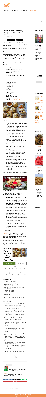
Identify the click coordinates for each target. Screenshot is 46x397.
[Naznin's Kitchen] (7, 5)
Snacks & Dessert (33, 10)
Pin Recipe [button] (21, 263)
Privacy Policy (21, 394)
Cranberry (5, 233)
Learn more (39, 63)
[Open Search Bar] (41, 22)
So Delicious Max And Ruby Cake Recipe (11, 387)
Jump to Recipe (11, 40)
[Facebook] (9, 1)
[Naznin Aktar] (6, 370)
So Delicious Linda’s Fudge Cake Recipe (11, 388)
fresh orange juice (16, 99)
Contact (16, 394)
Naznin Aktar (12, 366)
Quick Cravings (23, 10)
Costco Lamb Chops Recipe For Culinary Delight (39, 150)
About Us (13, 16)
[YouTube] (16, 1)
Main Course (6, 10)
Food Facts (6, 16)
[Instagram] (18, 1)
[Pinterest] (11, 1)
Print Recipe (20, 40)
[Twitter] (13, 1)
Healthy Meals (15, 10)
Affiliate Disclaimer (28, 394)
